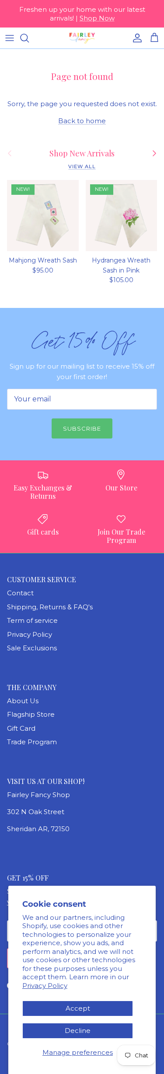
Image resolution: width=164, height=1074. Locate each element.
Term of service (32, 620)
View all (81, 166)
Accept (78, 1008)
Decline (78, 1030)
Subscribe (82, 428)
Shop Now (97, 18)
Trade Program (32, 742)
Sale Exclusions (32, 648)
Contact (20, 593)
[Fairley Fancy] (82, 38)
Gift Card (21, 728)
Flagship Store (31, 714)
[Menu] (9, 38)
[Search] (28, 38)
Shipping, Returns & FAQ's (50, 607)
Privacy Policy (44, 985)
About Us (22, 701)
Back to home (82, 121)
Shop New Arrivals (82, 153)
